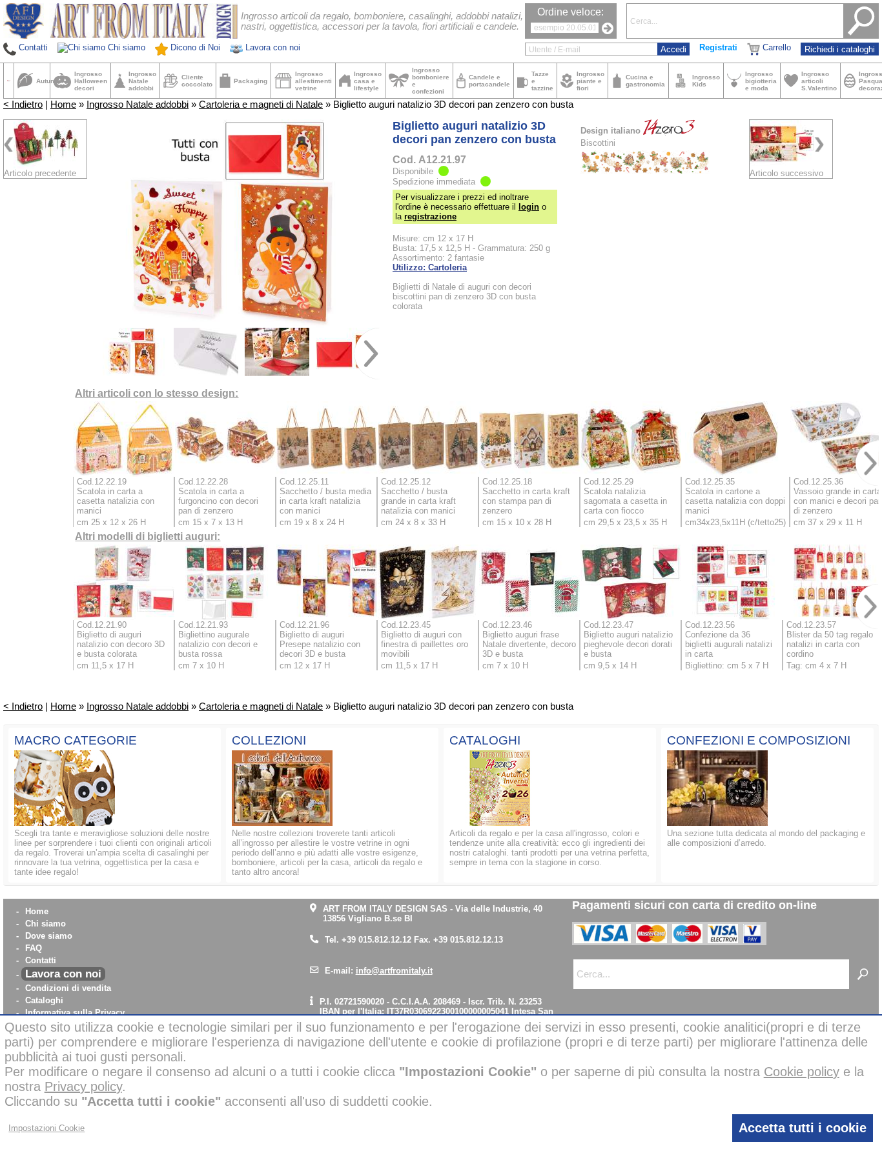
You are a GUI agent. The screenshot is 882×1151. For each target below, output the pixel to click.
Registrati (718, 47)
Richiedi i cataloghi (840, 49)
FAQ (33, 948)
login (528, 207)
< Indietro (23, 104)
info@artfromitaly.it (394, 971)
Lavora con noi (63, 974)
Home (63, 104)
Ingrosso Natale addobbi (138, 104)
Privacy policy (83, 1086)
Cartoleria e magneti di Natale (261, 104)
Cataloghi (44, 1000)
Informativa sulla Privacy (75, 1012)
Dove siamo (48, 936)
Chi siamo (45, 923)
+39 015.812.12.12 (376, 940)
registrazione (430, 216)
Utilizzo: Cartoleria (430, 267)
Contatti (40, 960)
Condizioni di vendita (68, 988)
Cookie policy (801, 1072)
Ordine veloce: (570, 11)
